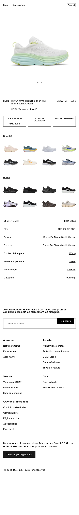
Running (71, 278)
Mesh (72, 261)
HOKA (14, 109)
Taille (73, 101)
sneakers (23, 109)
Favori (71, 5)
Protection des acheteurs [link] (56, 351)
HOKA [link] (6, 177)
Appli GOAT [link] (9, 357)
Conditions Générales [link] (14, 407)
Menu (6, 5)
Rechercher (19, 5)
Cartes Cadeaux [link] (51, 362)
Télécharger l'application (19, 454)
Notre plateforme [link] (11, 346)
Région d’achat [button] (11, 418)
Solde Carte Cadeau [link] (53, 388)
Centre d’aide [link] (50, 382)
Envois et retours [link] (51, 368)
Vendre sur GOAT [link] (12, 382)
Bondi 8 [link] (7, 136)
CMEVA (71, 270)
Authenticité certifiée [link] (53, 346)
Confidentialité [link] (10, 413)
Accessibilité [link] (10, 424)
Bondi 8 (33, 109)
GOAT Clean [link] (49, 357)
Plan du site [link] (9, 429)
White (72, 253)
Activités (62, 101)
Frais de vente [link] (10, 388)
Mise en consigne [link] (12, 393)
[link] (10, 148)
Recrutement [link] (9, 351)
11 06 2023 (70, 221)
